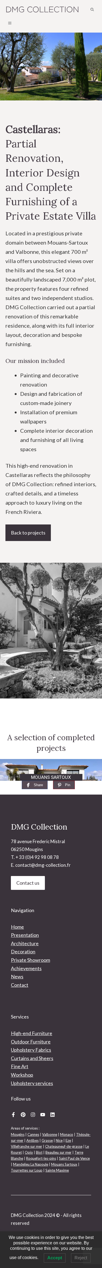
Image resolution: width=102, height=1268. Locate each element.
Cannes (33, 1134)
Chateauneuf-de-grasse (63, 1146)
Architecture (25, 943)
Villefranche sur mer (26, 1146)
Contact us (27, 883)
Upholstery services (32, 1083)
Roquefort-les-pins (41, 1158)
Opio (29, 1152)
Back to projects (28, 533)
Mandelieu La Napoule (30, 1164)
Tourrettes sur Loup (26, 1170)
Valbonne (49, 1134)
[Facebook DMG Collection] (13, 1114)
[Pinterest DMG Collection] (23, 1114)
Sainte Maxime (57, 1170)
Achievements (26, 968)
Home (17, 927)
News (17, 976)
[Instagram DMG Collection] (32, 1114)
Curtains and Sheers (32, 1058)
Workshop (22, 1075)
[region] (51, 770)
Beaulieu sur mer (58, 1152)
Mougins (17, 1134)
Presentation (25, 935)
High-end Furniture (31, 1033)
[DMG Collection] (42, 9)
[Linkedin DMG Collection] (52, 1114)
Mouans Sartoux (64, 1164)
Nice (59, 1140)
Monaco (66, 1134)
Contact (19, 985)
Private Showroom (30, 960)
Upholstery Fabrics (31, 1050)
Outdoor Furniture (31, 1042)
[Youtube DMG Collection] (42, 1114)
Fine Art (19, 1066)
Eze (68, 1140)
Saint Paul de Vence (74, 1158)
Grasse (47, 1140)
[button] (92, 9)
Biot (39, 1152)
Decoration (23, 951)
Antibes (32, 1140)
